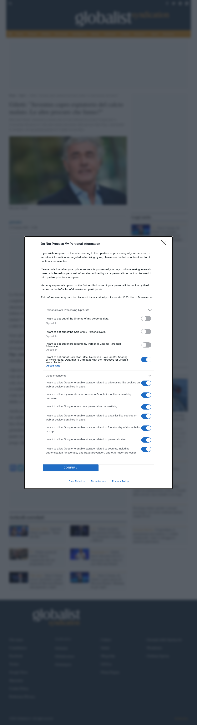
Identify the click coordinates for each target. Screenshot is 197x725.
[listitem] (98, 310)
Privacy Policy (120, 481)
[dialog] (98, 363)
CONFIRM (71, 467)
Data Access (98, 481)
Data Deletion (76, 481)
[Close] (165, 244)
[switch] (146, 318)
